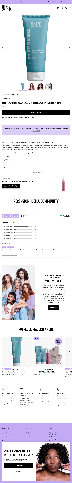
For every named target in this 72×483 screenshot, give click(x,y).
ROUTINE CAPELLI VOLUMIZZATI (44, 372)
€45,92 (37, 374)
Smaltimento (5, 168)
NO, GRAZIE (19, 471)
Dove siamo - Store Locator (10, 439)
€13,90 (4, 376)
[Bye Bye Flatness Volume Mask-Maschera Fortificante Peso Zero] (23, 87)
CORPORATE (28, 429)
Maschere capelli (6, 98)
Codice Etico (53, 437)
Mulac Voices (29, 437)
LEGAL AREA (52, 429)
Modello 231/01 (53, 439)
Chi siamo (28, 433)
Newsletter (28, 435)
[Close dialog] (67, 444)
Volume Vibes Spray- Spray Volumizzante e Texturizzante (18, 181)
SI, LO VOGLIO (18, 466)
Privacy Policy (53, 433)
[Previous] (2, 48)
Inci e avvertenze (6, 164)
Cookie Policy (53, 435)
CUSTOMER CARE (6, 429)
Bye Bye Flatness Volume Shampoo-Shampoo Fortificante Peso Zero (14, 373)
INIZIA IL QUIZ (53, 307)
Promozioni (5, 433)
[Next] (69, 48)
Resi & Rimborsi (6, 437)
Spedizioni (5, 435)
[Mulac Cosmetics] (7, 8)
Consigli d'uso (5, 160)
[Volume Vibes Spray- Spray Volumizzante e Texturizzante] (63, 184)
